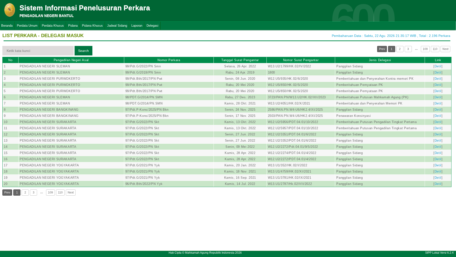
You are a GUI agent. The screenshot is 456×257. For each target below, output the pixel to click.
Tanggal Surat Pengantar (240, 60)
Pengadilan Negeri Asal (71, 60)
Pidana (73, 25)
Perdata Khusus (53, 25)
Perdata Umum (27, 25)
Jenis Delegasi (380, 60)
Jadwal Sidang (117, 25)
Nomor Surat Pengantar (301, 60)
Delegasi (152, 25)
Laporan (136, 25)
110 (435, 49)
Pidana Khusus (92, 25)
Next (445, 49)
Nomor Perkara (168, 60)
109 (425, 49)
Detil (438, 66)
